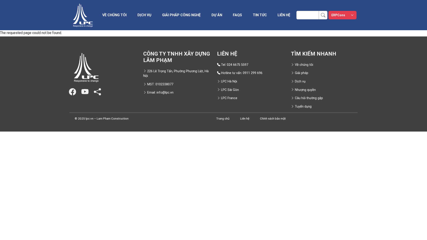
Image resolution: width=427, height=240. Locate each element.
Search (325, 13)
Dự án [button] (216, 15)
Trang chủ (223, 118)
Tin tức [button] (260, 15)
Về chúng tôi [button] (114, 15)
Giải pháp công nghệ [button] (181, 15)
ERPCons (338, 15)
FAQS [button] (237, 15)
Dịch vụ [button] (144, 15)
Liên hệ (284, 15)
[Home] (82, 15)
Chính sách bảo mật (273, 118)
